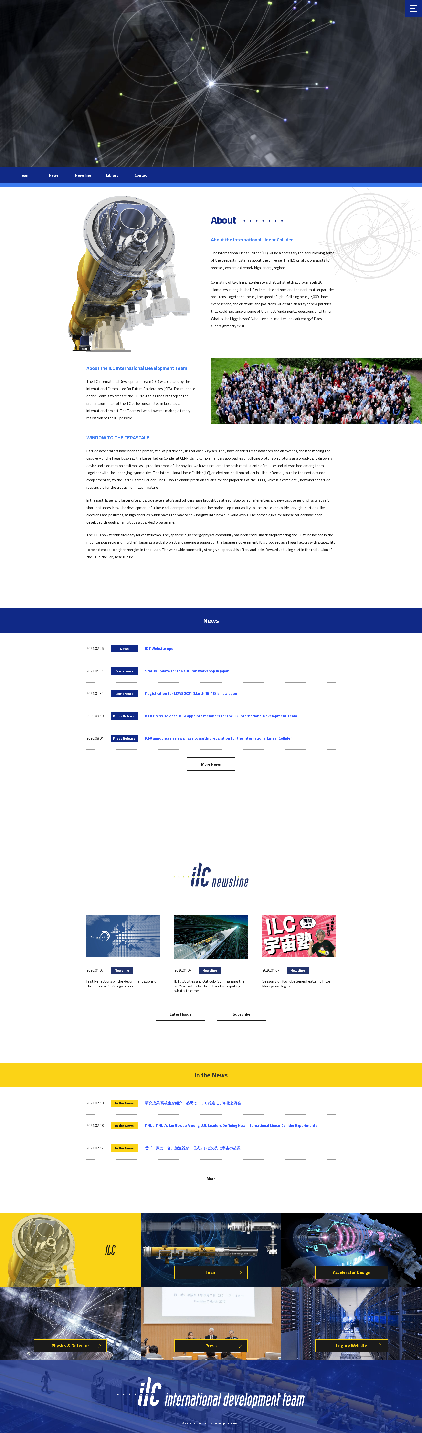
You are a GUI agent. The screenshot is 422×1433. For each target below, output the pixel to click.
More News (211, 764)
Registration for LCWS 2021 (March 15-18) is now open (191, 693)
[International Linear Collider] (211, 1407)
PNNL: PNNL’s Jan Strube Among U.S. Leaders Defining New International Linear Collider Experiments (231, 1125)
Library (112, 175)
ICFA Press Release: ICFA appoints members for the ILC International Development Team (221, 715)
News (54, 175)
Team (25, 175)
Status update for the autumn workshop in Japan (187, 671)
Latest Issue (180, 1014)
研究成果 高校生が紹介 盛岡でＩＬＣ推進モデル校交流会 (193, 1103)
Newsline (83, 175)
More (211, 1178)
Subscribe (241, 1014)
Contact (142, 175)
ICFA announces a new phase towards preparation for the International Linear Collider (218, 738)
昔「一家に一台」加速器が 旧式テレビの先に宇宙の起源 (192, 1148)
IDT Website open (160, 648)
